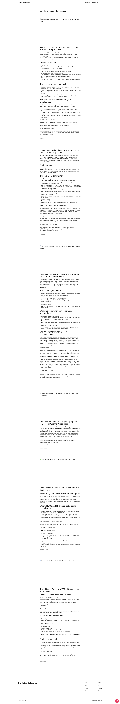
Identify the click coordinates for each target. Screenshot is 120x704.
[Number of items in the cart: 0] (100, 2)
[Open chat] (117, 701)
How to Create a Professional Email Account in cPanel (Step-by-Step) (59, 48)
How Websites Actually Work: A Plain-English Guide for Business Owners (59, 275)
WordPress (100, 700)
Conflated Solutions (24, 2)
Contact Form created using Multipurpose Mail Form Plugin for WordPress (58, 423)
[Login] (97, 2)
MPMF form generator (59, 440)
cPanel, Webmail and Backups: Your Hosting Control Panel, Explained (59, 151)
